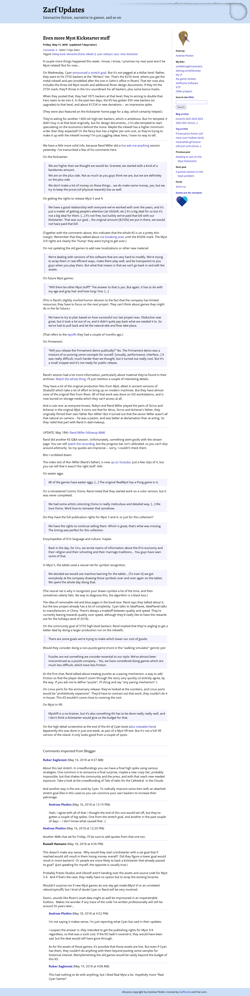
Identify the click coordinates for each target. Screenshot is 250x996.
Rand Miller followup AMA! (87, 432)
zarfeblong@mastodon (189, 66)
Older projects (184, 91)
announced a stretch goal (89, 72)
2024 (194, 118)
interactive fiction (188, 133)
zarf (201, 133)
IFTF (178, 87)
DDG (190, 97)
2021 (184, 123)
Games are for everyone (189, 192)
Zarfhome (185, 992)
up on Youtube (120, 462)
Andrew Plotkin (185, 55)
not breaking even (112, 237)
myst (179, 137)
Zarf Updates (63, 9)
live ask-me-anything (135, 145)
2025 (188, 118)
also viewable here (142, 726)
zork (188, 146)
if (176, 133)
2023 (200, 118)
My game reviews (186, 78)
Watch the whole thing (71, 379)
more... (193, 123)
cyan (185, 137)
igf (190, 142)
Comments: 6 (50, 50)
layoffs (72, 334)
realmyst (107, 54)
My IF (179, 74)
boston (196, 142)
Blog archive (182, 113)
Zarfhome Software (187, 83)
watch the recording (81, 444)
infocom (180, 146)
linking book (58, 54)
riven (122, 54)
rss (184, 186)
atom (179, 186)
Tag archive (182, 128)
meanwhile (182, 142)
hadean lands (196, 137)
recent (180, 118)
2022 (178, 123)
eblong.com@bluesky (188, 70)
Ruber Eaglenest (55, 760)
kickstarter (132, 54)
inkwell (89, 54)
